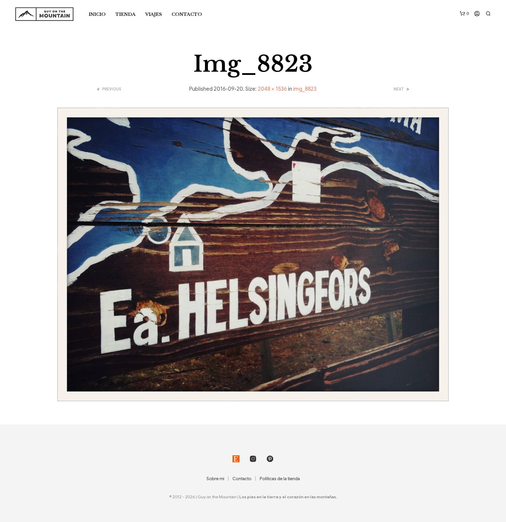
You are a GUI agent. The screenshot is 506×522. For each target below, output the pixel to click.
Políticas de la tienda (280, 478)
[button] (464, 14)
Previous (111, 89)
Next (399, 89)
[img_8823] (253, 254)
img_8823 (305, 89)
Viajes (153, 14)
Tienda (125, 14)
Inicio (97, 14)
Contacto (187, 14)
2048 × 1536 (272, 89)
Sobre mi (215, 478)
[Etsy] (236, 458)
